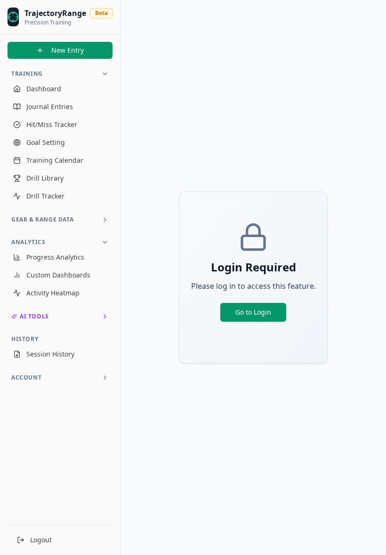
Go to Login (253, 312)
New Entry (67, 50)
